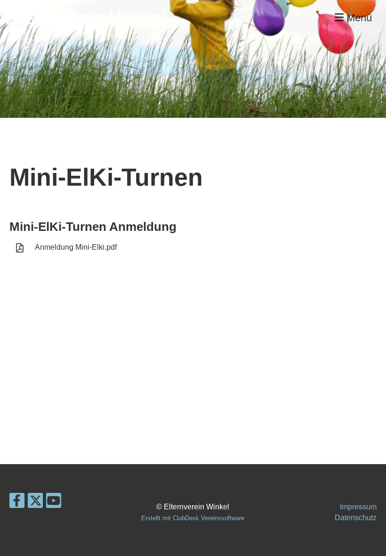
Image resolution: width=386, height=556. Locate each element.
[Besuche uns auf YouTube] (53, 502)
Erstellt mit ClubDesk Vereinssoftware (192, 518)
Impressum (358, 507)
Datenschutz (356, 518)
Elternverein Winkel (85, 18)
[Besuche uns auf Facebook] (16, 502)
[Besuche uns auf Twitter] (35, 502)
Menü (358, 18)
